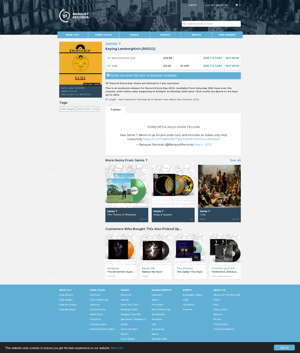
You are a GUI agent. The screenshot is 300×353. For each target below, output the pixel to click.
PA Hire (217, 319)
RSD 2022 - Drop (88, 109)
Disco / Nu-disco (129, 329)
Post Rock (95, 319)
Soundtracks (158, 314)
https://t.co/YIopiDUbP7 (160, 139)
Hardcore (95, 304)
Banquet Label (159, 339)
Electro (124, 334)
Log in (209, 5)
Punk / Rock (103, 34)
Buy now (232, 58)
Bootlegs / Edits (129, 309)
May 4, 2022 (203, 144)
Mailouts (217, 314)
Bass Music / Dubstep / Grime (134, 319)
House (124, 324)
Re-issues (157, 319)
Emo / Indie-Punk (99, 299)
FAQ (215, 304)
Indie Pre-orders (68, 304)
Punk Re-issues (98, 324)
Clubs (185, 299)
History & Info (220, 309)
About (193, 5)
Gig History (188, 304)
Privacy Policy (220, 324)
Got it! (284, 347)
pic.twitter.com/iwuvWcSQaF (199, 139)
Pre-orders (227, 34)
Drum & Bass (127, 339)
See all (235, 160)
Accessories (158, 329)
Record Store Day (161, 309)
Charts (216, 299)
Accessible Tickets (192, 295)
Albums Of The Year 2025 (226, 295)
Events (165, 34)
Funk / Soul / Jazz (130, 304)
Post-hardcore (97, 309)
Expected (157, 295)
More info (117, 348)
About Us (219, 290)
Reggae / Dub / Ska (131, 314)
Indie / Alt (73, 34)
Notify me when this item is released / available (143, 75)
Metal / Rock (96, 314)
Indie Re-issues (67, 309)
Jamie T (113, 43)
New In (196, 34)
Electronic (126, 295)
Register (222, 5)
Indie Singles (67, 109)
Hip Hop (125, 299)
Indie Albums (66, 295)
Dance (134, 34)
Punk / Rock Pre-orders (102, 329)
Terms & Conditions (223, 329)
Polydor (73, 91)
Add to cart (212, 58)
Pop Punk (95, 295)
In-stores (187, 309)
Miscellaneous (161, 290)
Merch (155, 334)
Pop (154, 324)
